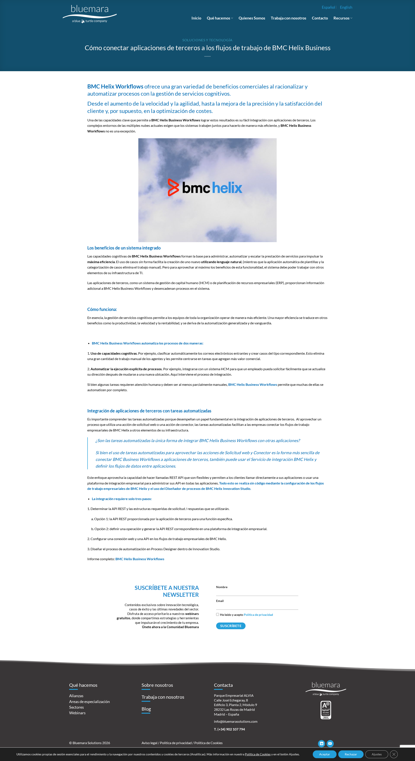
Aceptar (324, 754)
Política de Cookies (208, 743)
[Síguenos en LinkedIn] (321, 743)
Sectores (76, 707)
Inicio (196, 18)
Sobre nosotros (157, 685)
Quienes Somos (252, 18)
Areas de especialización (89, 701)
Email (220, 601)
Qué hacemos (218, 18)
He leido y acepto (246, 614)
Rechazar (351, 754)
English (346, 7)
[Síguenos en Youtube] (330, 743)
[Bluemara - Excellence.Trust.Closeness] (90, 14)
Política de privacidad (258, 614)
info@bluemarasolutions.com (235, 721)
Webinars (77, 713)
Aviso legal (149, 743)
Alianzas (76, 695)
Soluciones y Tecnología (207, 40)
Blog (146, 709)
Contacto (320, 18)
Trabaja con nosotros (288, 18)
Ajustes (377, 754)
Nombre (221, 587)
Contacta (223, 685)
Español (328, 7)
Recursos (342, 18)
